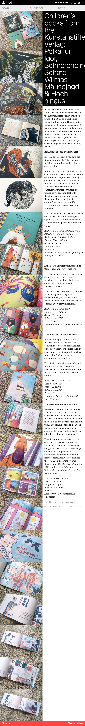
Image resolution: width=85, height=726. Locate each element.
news (5, 8)
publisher (36, 8)
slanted (6, 3)
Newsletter (75, 723)
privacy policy (78, 506)
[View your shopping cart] (79, 2)
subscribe (61, 2)
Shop (61, 8)
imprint (69, 506)
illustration (57, 502)
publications (70, 502)
